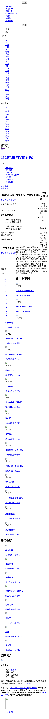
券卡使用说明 (23, 688)
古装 (7, 107)
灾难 (7, 85)
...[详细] (28, 684)
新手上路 (14, 688)
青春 (7, 54)
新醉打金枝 (10, 514)
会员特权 (9, 21)
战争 (7, 57)
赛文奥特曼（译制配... (14, 402)
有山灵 (8, 418)
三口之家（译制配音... (14, 466)
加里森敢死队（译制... (25, 307)
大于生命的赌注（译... (14, 498)
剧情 (7, 87)
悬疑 (7, 94)
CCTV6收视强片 (12, 14)
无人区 (8, 645)
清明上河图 (10, 482)
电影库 (8, 16)
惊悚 (7, 52)
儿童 (7, 80)
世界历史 (9, 386)
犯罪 (7, 129)
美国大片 (9, 11)
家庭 (7, 64)
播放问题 (33, 688)
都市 (7, 110)
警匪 (7, 66)
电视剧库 (9, 18)
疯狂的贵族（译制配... (14, 591)
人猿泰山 (9, 577)
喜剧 (7, 42)
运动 (7, 68)
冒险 (7, 47)
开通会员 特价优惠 (8, 200)
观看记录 (4, 145)
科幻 (7, 61)
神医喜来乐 (10, 370)
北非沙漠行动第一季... (14, 450)
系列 (7, 92)
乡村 (7, 75)
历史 (7, 97)
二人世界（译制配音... (25, 291)
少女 (7, 632)
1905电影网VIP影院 (17, 157)
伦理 (7, 99)
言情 (7, 112)
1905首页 (9, 6)
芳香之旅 (9, 605)
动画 (7, 78)
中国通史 (9, 323)
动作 (7, 40)
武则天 (8, 618)
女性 (7, 59)
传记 (7, 83)
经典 (7, 90)
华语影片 (9, 9)
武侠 (7, 73)
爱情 (7, 45)
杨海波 (13, 670)
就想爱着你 (10, 530)
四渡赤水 (9, 564)
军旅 (7, 126)
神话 (7, 71)
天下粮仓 (9, 434)
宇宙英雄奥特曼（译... (14, 354)
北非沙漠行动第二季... (14, 338)
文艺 (7, 49)
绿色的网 (9, 550)
